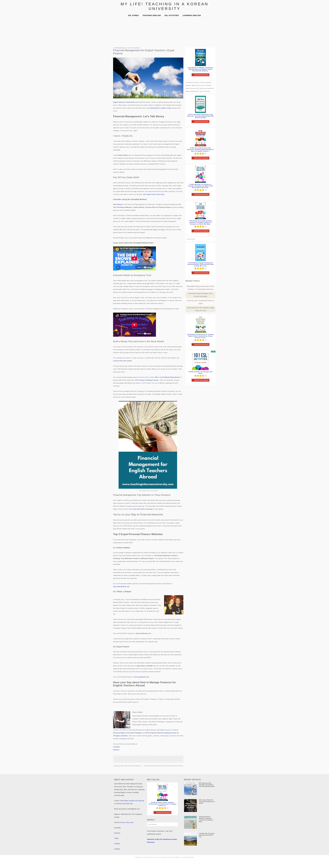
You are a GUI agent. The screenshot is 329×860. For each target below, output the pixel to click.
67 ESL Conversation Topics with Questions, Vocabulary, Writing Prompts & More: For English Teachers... (200, 149)
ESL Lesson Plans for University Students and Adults (206, 801)
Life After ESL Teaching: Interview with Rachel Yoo (206, 835)
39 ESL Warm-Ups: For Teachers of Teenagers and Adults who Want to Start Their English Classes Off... (200, 186)
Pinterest (116, 750)
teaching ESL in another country (161, 108)
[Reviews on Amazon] (200, 153)
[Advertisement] (164, 33)
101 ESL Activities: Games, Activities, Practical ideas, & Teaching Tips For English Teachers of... (162, 804)
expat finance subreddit (145, 666)
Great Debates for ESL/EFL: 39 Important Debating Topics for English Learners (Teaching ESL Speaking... (200, 69)
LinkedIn (117, 849)
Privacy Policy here (126, 822)
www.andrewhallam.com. (121, 586)
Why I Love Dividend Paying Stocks (167, 377)
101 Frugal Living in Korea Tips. (154, 194)
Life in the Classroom (133, 47)
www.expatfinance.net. (142, 677)
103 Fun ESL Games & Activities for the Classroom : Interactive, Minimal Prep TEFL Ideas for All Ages (200, 116)
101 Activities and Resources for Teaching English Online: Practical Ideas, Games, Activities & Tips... (200, 336)
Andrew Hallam (123, 155)
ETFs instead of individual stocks (146, 380)
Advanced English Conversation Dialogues (127, 733)
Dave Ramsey (118, 204)
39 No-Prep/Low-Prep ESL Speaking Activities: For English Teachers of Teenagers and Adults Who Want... (200, 222)
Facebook (116, 747)
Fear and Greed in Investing (142, 509)
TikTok (116, 838)
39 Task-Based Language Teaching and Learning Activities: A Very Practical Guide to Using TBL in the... (200, 264)
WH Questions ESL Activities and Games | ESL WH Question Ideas (207, 784)
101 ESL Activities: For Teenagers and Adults (200, 372)
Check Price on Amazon (201, 74)
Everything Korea (119, 47)
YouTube (117, 843)
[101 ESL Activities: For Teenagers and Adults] (200, 361)
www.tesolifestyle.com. (143, 633)
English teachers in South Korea (124, 102)
